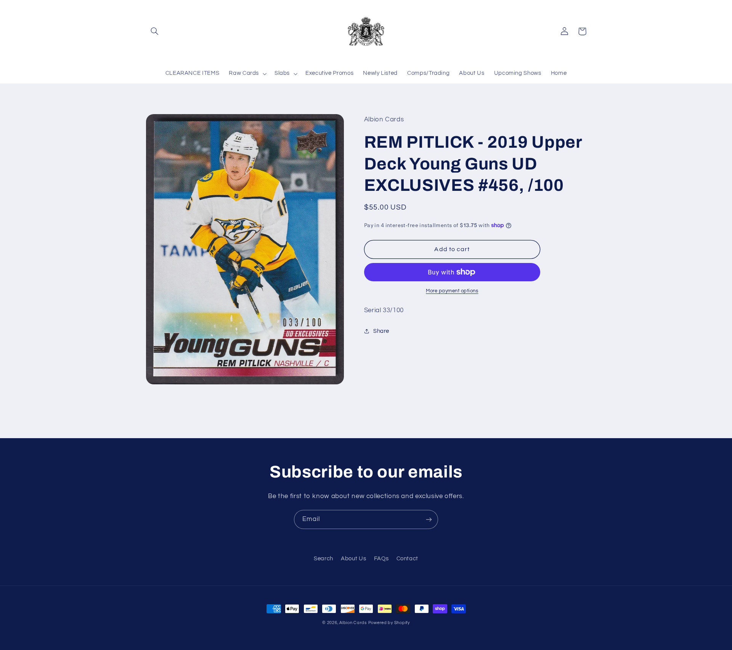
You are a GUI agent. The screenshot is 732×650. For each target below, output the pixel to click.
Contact (407, 558)
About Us (353, 558)
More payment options (452, 291)
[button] (155, 31)
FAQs (381, 558)
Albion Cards (353, 623)
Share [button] (381, 331)
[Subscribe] (429, 519)
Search (323, 558)
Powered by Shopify (389, 623)
